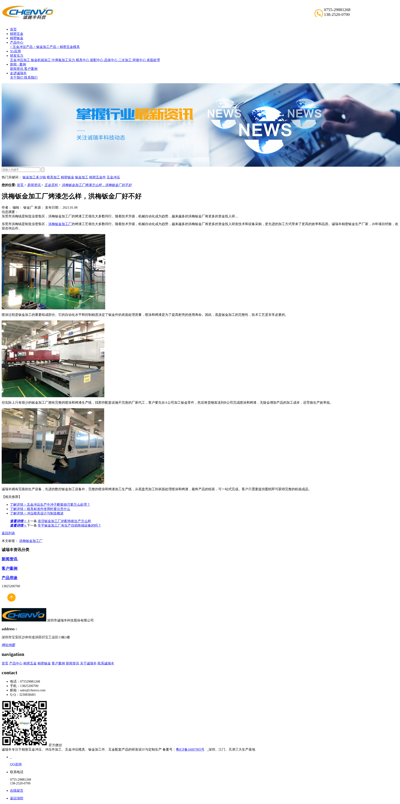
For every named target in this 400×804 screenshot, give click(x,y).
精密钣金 (16, 38)
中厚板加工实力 (64, 60)
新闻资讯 (17, 69)
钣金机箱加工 (41, 60)
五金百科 (51, 185)
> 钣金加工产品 (45, 47)
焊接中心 (139, 60)
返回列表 (8, 533)
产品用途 (10, 578)
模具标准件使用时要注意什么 (40, 509)
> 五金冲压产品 (22, 47)
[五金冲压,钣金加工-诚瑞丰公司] (11, 606)
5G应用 (15, 51)
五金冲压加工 (20, 60)
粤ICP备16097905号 (190, 749)
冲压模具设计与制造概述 (37, 513)
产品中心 (16, 42)
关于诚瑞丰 (88, 663)
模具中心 (83, 60)
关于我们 (17, 77)
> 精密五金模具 (68, 47)
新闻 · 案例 (18, 64)
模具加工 (53, 177)
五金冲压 (113, 177)
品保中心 (111, 60)
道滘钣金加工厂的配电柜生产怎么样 (64, 521)
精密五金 (16, 33)
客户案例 (31, 69)
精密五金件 (97, 177)
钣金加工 (81, 177)
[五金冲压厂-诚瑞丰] (208, 749)
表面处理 (153, 60)
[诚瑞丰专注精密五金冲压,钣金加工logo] (24, 620)
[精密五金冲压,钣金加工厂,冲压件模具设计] (28, 19)
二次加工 (125, 60)
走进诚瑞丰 (18, 73)
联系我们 (31, 77)
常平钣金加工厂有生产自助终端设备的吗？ (69, 525)
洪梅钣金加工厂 (60, 224)
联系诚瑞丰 (106, 663)
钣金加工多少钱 (34, 177)
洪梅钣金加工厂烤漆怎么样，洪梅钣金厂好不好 (97, 185)
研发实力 (16, 55)
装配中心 (97, 60)
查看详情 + (18, 521)
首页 (13, 29)
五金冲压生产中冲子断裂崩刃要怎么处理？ (50, 504)
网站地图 (8, 645)
